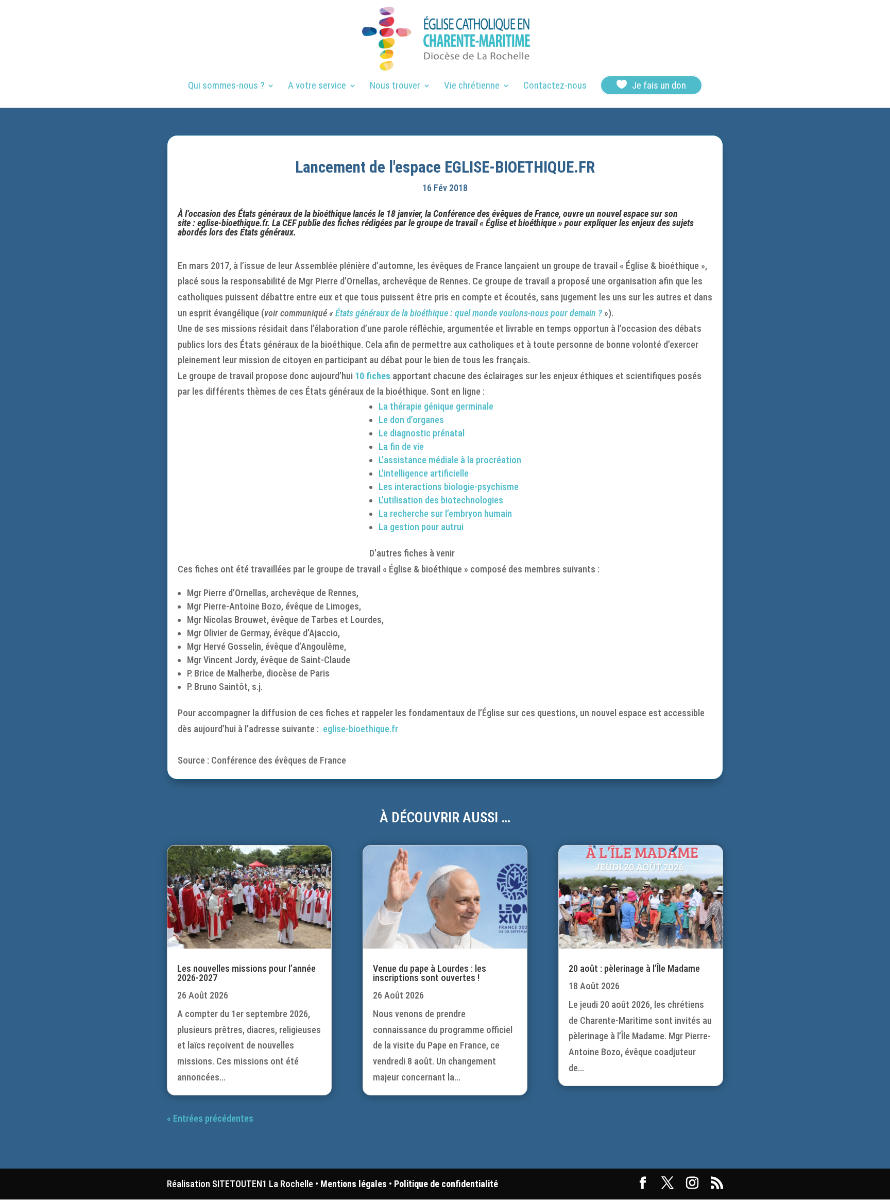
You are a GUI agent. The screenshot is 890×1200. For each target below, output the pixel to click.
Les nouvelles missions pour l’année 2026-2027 (246, 973)
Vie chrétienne (472, 86)
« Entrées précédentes (210, 1118)
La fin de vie (401, 446)
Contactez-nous (555, 86)
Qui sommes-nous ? (226, 86)
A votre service (317, 86)
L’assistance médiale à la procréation (450, 459)
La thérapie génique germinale (436, 406)
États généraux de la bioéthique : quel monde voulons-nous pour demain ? (469, 313)
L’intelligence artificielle (424, 473)
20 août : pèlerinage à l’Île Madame (634, 968)
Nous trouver (395, 86)
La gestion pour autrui (421, 526)
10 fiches (372, 375)
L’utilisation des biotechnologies (441, 500)
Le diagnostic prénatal (422, 433)
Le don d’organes (411, 419)
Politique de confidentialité (446, 1183)
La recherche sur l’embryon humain (445, 513)
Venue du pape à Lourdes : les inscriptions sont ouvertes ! (429, 973)
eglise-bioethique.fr (232, 222)
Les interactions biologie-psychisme (449, 486)
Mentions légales (353, 1183)
